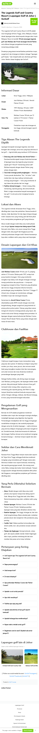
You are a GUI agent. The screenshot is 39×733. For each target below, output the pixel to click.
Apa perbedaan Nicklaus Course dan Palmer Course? (17, 584)
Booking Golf (10, 8)
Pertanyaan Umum (19, 716)
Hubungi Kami (19, 719)
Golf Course (12, 682)
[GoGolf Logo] (7, 3)
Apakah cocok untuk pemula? (13, 591)
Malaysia (16, 8)
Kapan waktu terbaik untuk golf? (14, 624)
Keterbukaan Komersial (19, 727)
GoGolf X (25, 676)
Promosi (19, 709)
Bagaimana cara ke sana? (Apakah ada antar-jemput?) (18, 632)
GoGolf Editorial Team (14, 23)
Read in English (28, 730)
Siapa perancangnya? (11, 564)
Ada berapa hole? (10, 570)
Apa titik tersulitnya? (11, 597)
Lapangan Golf (19, 705)
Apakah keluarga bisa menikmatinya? (16, 618)
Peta (19, 712)
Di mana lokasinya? (10, 576)
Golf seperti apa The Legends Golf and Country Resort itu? (19, 557)
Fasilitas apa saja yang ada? (13, 603)
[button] (35, 3)
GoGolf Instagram (30, 673)
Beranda (3, 8)
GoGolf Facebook (15, 676)
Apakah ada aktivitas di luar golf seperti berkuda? (16, 611)
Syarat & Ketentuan (20, 723)
